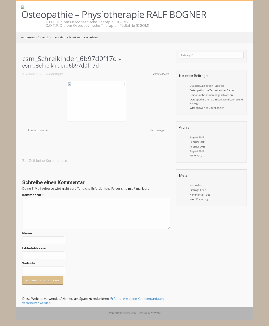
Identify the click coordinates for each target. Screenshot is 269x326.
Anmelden (196, 185)
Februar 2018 (197, 146)
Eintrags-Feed (198, 190)
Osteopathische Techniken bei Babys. (212, 90)
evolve (111, 312)
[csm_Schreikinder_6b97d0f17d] (96, 100)
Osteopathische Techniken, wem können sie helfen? (216, 101)
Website (28, 263)
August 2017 (197, 151)
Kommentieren (161, 74)
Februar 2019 (197, 142)
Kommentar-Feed (200, 194)
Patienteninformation (36, 37)
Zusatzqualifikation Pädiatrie (207, 85)
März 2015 (196, 156)
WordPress (155, 312)
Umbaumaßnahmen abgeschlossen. (211, 95)
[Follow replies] (71, 160)
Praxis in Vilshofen (67, 37)
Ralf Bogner (56, 74)
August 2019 (197, 137)
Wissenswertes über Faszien (207, 108)
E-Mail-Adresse (34, 248)
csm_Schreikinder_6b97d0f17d (69, 58)
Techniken (91, 37)
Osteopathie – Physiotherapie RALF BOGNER (113, 14)
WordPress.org (199, 199)
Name (27, 233)
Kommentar (33, 195)
